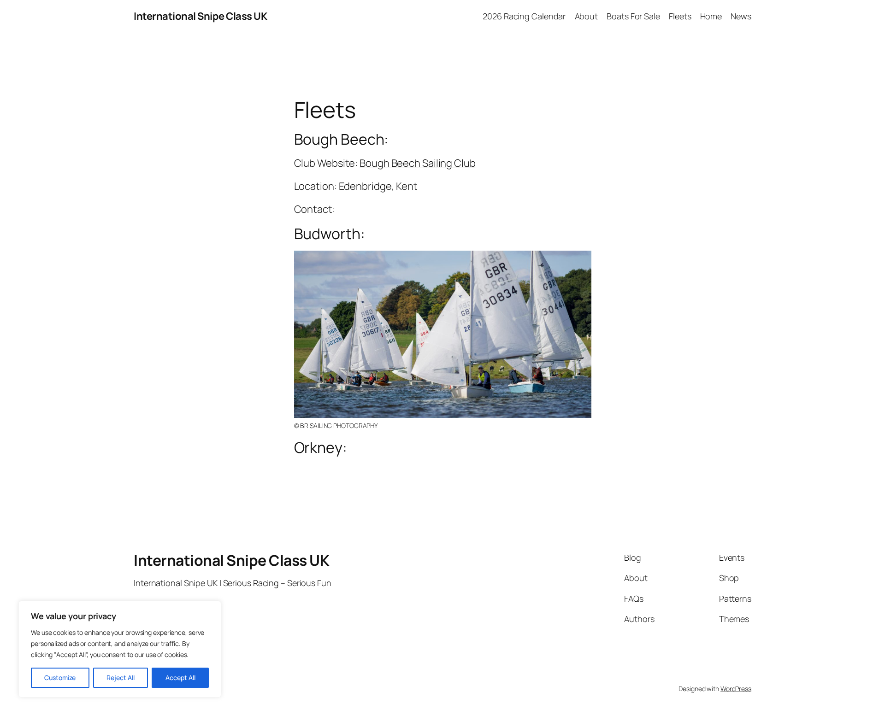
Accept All (180, 677)
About (586, 16)
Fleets (680, 16)
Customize (60, 677)
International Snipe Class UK (200, 16)
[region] (119, 649)
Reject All (120, 677)
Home (711, 16)
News (741, 16)
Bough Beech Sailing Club (418, 163)
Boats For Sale (633, 16)
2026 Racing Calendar (524, 16)
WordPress (735, 688)
